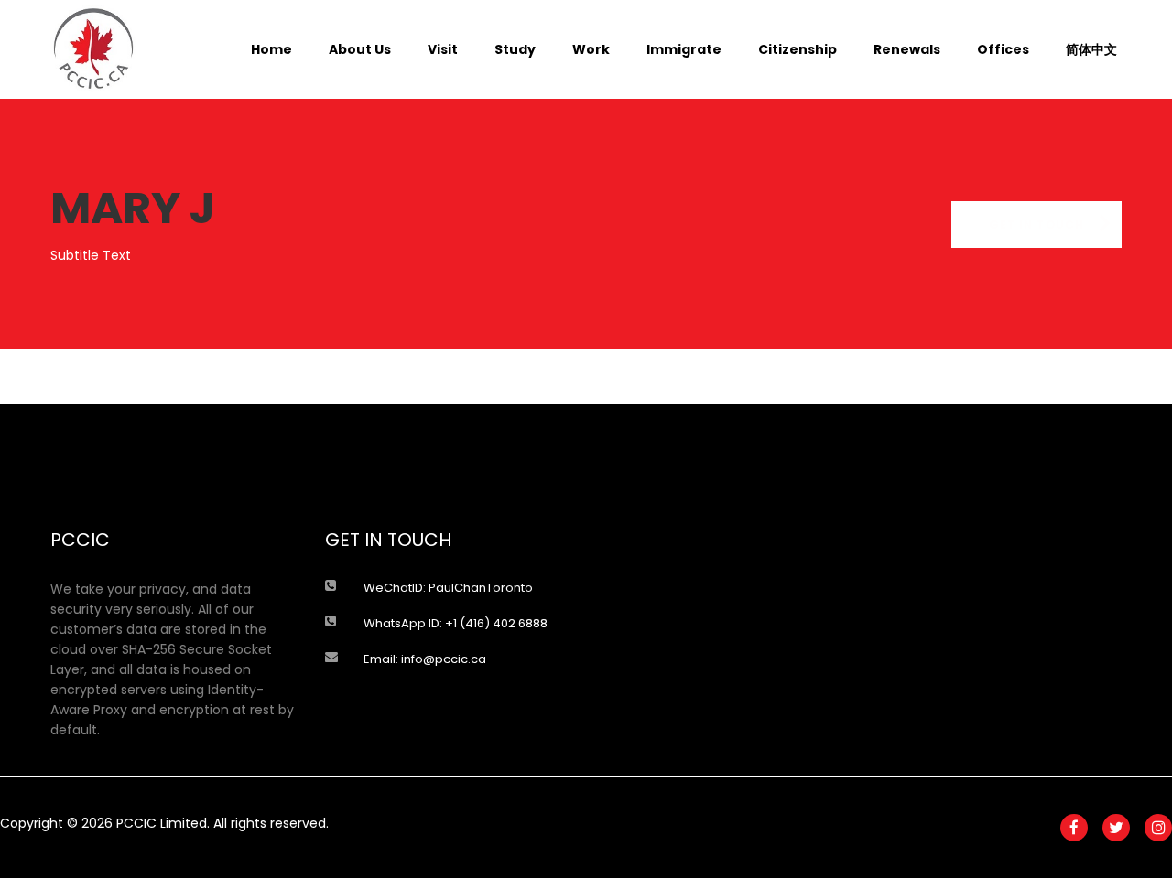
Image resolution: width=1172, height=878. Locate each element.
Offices (1003, 49)
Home (271, 49)
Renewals (907, 49)
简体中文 (1091, 49)
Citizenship (797, 49)
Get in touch (1036, 224)
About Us (360, 49)
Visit (443, 49)
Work (591, 49)
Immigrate (684, 49)
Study (515, 49)
